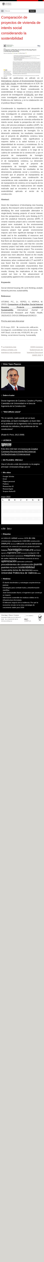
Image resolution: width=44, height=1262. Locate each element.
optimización (9, 561)
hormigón (15, 550)
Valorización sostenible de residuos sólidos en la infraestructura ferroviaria (20, 599)
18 (15, 515)
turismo (35, 570)
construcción (24, 327)
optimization (21, 561)
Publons (6, 484)
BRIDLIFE (7, 538)
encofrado (28, 544)
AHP (3, 333)
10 (9, 511)
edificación (34, 327)
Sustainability (31, 335)
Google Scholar (8, 476)
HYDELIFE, (29, 95)
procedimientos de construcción (17, 564)
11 (15, 511)
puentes (5, 567)
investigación (6, 330)
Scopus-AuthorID (9, 491)
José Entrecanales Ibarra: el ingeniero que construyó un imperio (22, 594)
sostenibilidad (17, 330)
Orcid (5, 479)
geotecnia (31, 546)
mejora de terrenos (17, 558)
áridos (39, 573)
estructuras (37, 543)
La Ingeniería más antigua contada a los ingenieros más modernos (11, 349)
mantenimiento (19, 556)
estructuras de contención (10, 546)
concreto (26, 541)
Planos (11, 615)
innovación (24, 553)
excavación (23, 546)
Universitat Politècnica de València (19, 573)
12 (21, 511)
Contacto (16, 615)
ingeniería (4, 553)
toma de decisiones (30, 330)
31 (9, 522)
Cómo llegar (4, 615)
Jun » (9, 528)
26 (21, 519)
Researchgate (8, 489)
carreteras (21, 538)
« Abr (3, 528)
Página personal (9, 481)
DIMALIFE (5, 544)
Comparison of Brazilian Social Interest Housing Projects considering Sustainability (22, 307)
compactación (16, 541)
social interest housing (16, 335)
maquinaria (29, 555)
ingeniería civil (14, 553)
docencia (13, 544)
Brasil (8, 333)
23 (3, 519)
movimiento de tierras (32, 558)
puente (38, 564)
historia (4, 550)
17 (9, 515)
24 (9, 519)
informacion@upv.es (6, 621)
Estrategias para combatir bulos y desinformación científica (21, 589)
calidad (14, 538)
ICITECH (37, 550)
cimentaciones (6, 541)
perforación (29, 561)
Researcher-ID (8, 486)
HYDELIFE (25, 333)
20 (27, 515)
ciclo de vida (15, 333)
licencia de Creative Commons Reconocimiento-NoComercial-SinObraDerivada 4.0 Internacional (19, 451)
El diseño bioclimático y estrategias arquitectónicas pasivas (21, 584)
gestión (37, 546)
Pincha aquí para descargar (12, 321)
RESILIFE (14, 568)
